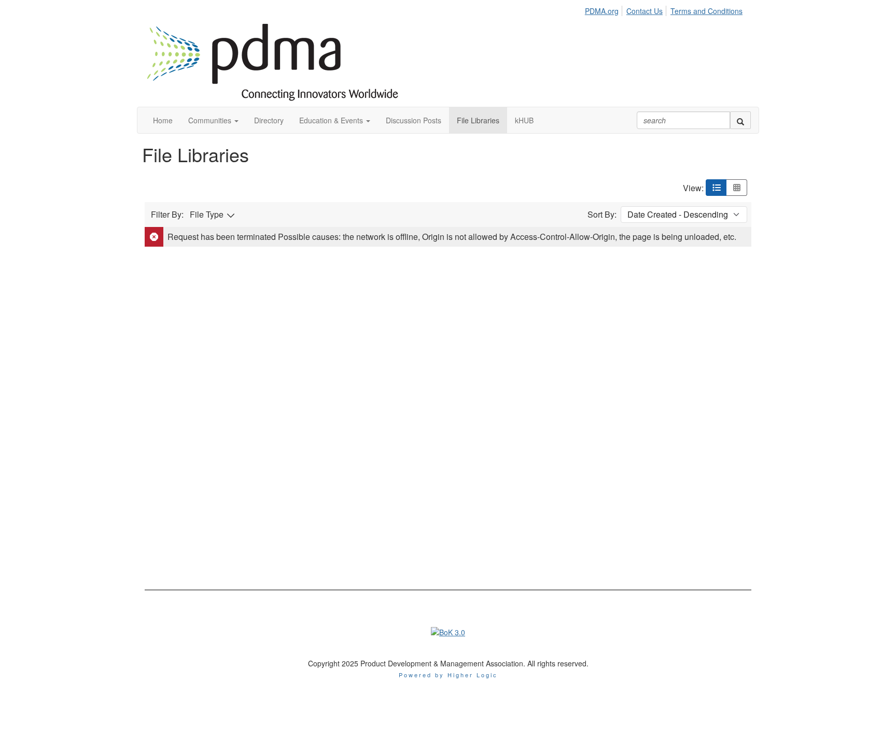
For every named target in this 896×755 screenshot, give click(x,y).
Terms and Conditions (706, 11)
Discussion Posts (413, 120)
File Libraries (478, 120)
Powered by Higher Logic (448, 675)
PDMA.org (602, 11)
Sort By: (602, 214)
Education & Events (332, 120)
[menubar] (666, 9)
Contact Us (644, 11)
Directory (269, 120)
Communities (210, 120)
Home (163, 120)
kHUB (524, 120)
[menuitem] (604, 9)
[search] (740, 120)
